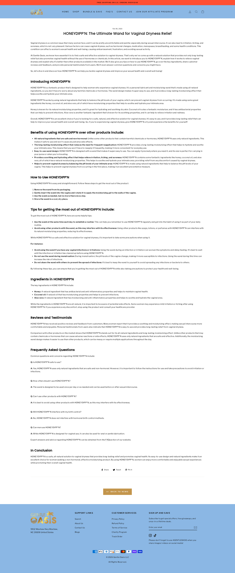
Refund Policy (118, 523)
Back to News (119, 492)
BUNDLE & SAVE (92, 12)
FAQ (107, 440)
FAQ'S (109, 12)
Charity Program (119, 532)
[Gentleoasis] (51, 517)
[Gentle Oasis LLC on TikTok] (155, 535)
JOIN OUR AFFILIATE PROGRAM (154, 12)
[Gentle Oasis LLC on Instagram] (150, 535)
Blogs (77, 532)
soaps (144, 228)
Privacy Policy (118, 519)
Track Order (117, 536)
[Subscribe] (195, 527)
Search (78, 519)
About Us (79, 523)
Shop (76, 12)
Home (65, 12)
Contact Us (124, 12)
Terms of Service (119, 528)
